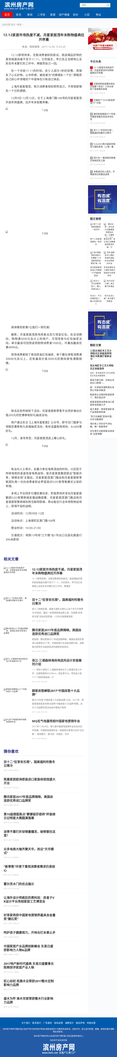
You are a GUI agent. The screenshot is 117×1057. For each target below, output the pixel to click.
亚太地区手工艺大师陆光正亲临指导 (102, 367)
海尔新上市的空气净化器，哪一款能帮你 (101, 425)
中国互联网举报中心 (74, 1036)
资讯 (18, 14)
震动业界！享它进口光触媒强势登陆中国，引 (109, 243)
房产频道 (64, 14)
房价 (75, 14)
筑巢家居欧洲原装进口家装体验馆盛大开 (102, 403)
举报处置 (91, 1022)
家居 (52, 14)
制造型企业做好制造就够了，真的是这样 (102, 396)
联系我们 (36, 1022)
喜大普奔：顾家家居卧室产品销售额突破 (102, 410)
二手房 (41, 14)
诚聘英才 (69, 1022)
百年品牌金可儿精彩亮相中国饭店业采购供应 (109, 271)
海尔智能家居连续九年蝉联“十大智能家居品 (96, 271)
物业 (98, 14)
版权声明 (80, 1022)
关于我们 (25, 1022)
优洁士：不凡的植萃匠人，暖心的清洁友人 (96, 299)
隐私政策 (58, 1022)
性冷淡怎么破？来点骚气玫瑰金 (109, 298)
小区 (87, 14)
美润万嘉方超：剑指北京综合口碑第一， (102, 381)
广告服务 (47, 1022)
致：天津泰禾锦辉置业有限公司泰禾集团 (102, 389)
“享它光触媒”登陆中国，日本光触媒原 (102, 418)
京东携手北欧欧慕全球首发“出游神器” (102, 432)
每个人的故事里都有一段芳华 (96, 242)
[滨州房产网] (19, 5)
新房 (30, 14)
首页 (7, 14)
